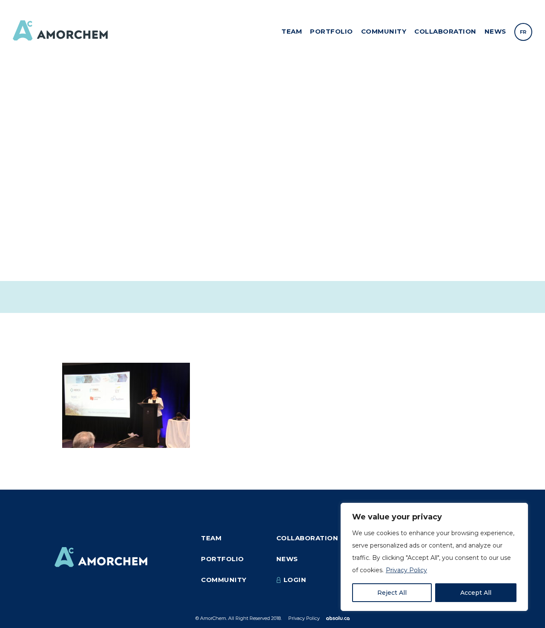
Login (295, 580)
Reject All (392, 592)
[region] (434, 557)
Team (291, 31)
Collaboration (445, 31)
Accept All (475, 592)
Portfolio (331, 31)
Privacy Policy (406, 570)
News (495, 31)
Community (384, 31)
